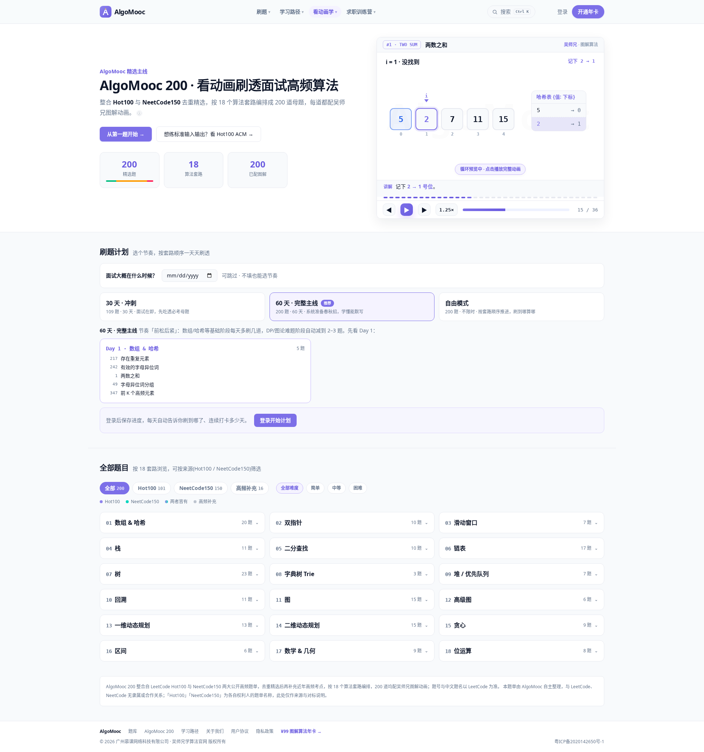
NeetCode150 (200, 487)
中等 (336, 488)
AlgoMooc (110, 731)
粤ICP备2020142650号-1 (579, 742)
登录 (562, 11)
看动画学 (325, 11)
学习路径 (292, 11)
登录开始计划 (275, 420)
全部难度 (289, 488)
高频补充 (249, 487)
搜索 (514, 11)
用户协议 (240, 731)
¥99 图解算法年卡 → (301, 731)
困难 (357, 488)
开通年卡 (588, 11)
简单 (315, 488)
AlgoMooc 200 (159, 731)
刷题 (263, 11)
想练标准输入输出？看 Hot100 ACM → (208, 133)
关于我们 (215, 731)
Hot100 (151, 487)
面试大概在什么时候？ (131, 275)
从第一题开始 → (125, 133)
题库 (132, 731)
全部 (114, 487)
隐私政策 (265, 731)
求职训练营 (360, 11)
